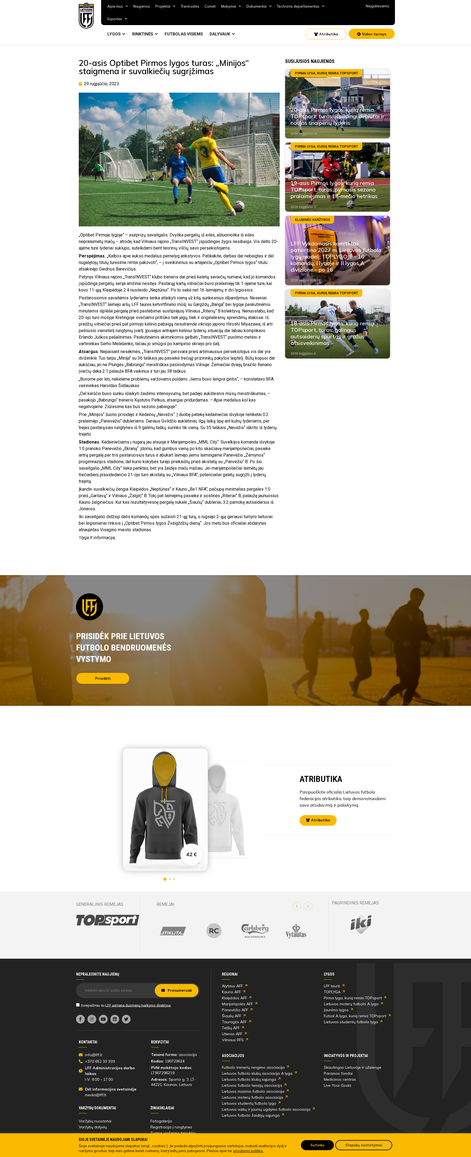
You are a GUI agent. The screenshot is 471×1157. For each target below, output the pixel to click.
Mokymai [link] (228, 6)
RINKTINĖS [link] (142, 34)
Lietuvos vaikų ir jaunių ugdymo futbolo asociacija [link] (266, 1109)
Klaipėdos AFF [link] (234, 997)
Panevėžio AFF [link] (235, 1009)
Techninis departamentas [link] (298, 6)
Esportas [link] (114, 19)
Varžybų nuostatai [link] (95, 1121)
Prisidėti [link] (103, 678)
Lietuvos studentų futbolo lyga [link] (351, 1021)
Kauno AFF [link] (231, 991)
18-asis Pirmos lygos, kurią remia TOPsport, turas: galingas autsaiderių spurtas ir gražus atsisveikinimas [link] (332, 333)
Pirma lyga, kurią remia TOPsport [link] (353, 997)
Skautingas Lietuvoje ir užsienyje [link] (352, 1067)
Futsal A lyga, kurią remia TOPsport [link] (355, 1015)
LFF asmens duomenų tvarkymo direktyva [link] (138, 1005)
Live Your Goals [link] (337, 1085)
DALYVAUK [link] (220, 34)
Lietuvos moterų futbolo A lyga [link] (351, 1003)
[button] (296, 906)
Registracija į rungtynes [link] (171, 1127)
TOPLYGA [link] (332, 991)
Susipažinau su (126, 1005)
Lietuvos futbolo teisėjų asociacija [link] (252, 1085)
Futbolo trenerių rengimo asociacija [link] (253, 1067)
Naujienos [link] (141, 6)
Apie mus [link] (115, 6)
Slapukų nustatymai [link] (363, 1145)
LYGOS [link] (113, 34)
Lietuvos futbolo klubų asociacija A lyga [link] (257, 1073)
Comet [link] (210, 6)
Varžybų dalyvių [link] (93, 1127)
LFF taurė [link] (332, 985)
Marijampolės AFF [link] (237, 1003)
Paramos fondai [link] (338, 1073)
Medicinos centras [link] (340, 1079)
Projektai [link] (162, 6)
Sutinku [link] (317, 1145)
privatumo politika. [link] (248, 1151)
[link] (86, 16)
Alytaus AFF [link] (232, 985)
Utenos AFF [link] (232, 1033)
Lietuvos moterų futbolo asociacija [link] (252, 1097)
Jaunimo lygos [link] (336, 1009)
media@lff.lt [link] (95, 1094)
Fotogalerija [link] (161, 1121)
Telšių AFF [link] (231, 1027)
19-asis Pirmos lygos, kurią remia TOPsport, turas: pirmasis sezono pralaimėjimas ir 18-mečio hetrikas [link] (334, 189)
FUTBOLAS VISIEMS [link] (184, 34)
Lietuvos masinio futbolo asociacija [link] (253, 1091)
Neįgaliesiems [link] (377, 6)
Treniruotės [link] (190, 6)
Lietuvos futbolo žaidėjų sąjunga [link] (251, 1115)
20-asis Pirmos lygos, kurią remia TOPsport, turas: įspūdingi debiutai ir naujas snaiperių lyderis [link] (338, 116)
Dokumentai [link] (256, 6)
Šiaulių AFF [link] (231, 1015)
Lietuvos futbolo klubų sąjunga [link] (249, 1079)
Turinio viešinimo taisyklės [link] (173, 1133)
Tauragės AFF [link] (234, 1021)
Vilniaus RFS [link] (233, 1039)
